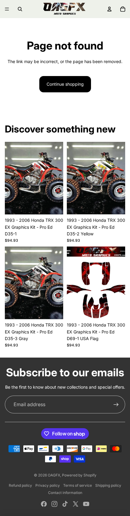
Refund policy (20, 485)
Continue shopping (65, 84)
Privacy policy (47, 485)
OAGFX (54, 475)
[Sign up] (116, 404)
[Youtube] (86, 504)
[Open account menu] (109, 9)
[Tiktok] (65, 504)
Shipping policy (108, 485)
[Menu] (7, 9)
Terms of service (77, 485)
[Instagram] (54, 504)
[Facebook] (43, 504)
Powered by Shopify (79, 475)
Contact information (65, 492)
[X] (75, 504)
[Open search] (20, 9)
